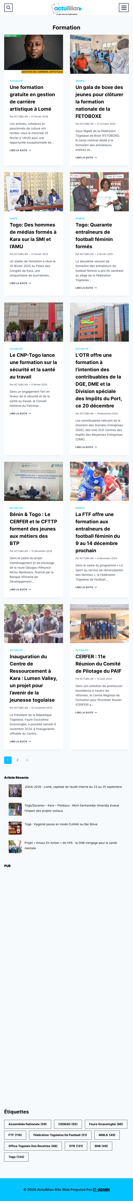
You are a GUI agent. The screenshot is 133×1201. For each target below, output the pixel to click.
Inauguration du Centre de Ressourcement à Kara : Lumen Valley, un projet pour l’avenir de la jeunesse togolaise (33, 678)
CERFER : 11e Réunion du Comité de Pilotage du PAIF (98, 664)
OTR (76, 1146)
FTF (15, 1135)
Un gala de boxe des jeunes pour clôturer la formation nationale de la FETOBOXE (99, 101)
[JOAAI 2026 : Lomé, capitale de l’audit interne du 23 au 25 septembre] (15, 790)
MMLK (107, 1135)
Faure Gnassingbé (106, 1124)
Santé (13, 218)
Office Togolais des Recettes (32, 1146)
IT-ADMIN (101, 1190)
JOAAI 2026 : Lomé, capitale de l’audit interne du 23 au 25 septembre (73, 787)
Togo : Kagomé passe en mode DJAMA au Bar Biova (61, 824)
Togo (16, 1157)
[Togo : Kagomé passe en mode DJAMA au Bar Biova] (15, 828)
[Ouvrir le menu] (124, 7)
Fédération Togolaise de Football (60, 1135)
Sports (80, 81)
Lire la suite (20, 150)
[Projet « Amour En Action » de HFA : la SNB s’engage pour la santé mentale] (15, 846)
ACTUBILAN (21, 116)
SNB (101, 1146)
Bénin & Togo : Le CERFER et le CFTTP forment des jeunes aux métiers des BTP (33, 528)
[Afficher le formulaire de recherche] (8, 7)
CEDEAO (68, 1124)
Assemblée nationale (27, 1124)
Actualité (16, 81)
